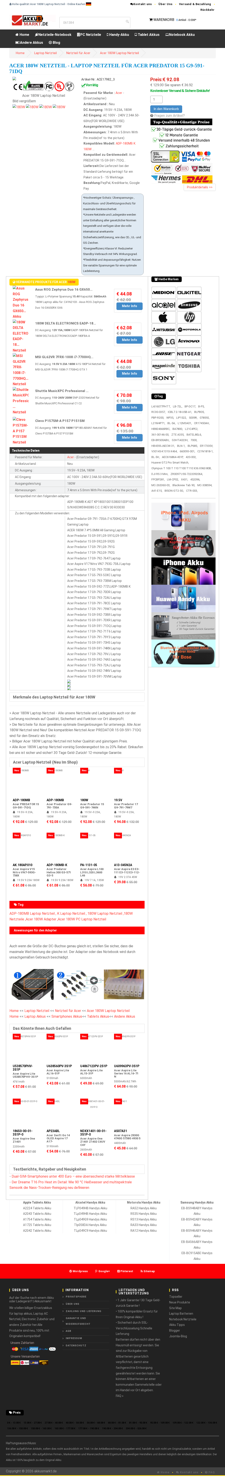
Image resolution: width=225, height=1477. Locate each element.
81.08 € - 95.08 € (138, 1422)
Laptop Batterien (181, 1313)
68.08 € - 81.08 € (117, 1422)
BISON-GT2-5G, (174, 490)
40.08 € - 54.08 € (75, 1422)
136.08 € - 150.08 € (17, 1428)
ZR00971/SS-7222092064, (187, 474)
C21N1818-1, (205, 451)
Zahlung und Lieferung (83, 1311)
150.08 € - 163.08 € (41, 1428)
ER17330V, (206, 445)
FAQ (211, 1472)
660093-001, (187, 451)
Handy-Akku (118, 35)
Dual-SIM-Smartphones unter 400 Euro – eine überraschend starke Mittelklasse (73, 1176)
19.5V (118, 800)
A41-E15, (156, 490)
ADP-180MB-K (57, 865)
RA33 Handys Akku (144, 1225)
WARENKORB (163, 20)
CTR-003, (192, 490)
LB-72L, (177, 406)
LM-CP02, (173, 479)
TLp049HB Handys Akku (90, 1213)
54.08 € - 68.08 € (96, 1422)
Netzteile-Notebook (54, 35)
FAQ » (119, 1396)
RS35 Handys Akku (144, 1213)
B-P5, (201, 406)
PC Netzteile (90, 35)
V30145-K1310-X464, (164, 451)
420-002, (191, 457)
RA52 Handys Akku (144, 1208)
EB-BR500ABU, (160, 440)
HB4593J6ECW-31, (163, 445)
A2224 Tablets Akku (37, 1208)
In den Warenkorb (166, 109)
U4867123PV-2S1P (93, 1066)
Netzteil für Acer (78, 53)
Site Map (175, 1308)
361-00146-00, (160, 434)
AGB (68, 1331)
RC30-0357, (158, 412)
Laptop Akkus (35, 1016)
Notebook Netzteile (182, 1319)
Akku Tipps (177, 1325)
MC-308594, (204, 485)
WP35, (170, 417)
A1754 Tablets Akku (37, 1219)
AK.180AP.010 (22, 865)
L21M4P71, (158, 423)
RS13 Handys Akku (144, 1219)
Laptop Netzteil (45, 53)
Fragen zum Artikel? (169, 116)
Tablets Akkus (98, 1016)
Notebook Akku (182, 35)
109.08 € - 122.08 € (182, 1422)
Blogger (174, 1330)
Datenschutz (76, 1345)
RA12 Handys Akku (144, 1230)
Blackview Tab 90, (183, 485)
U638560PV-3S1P (59, 1066)
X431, (184, 479)
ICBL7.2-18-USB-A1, (180, 412)
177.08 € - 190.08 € (88, 1428)
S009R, (193, 417)
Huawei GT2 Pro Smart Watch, (170, 462)
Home (24, 35)
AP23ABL (53, 1131)
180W (87, 149)
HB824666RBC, (160, 429)
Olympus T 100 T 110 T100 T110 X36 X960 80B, (181, 468)
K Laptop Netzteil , (72, 913)
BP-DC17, (190, 406)
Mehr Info (129, 306)
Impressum (74, 1338)
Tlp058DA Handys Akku (90, 1225)
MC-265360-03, (160, 485)
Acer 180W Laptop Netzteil (119, 53)
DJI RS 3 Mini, (159, 474)
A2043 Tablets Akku (37, 1213)
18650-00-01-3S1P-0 (23, 1132)
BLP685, (193, 445)
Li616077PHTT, (161, 406)
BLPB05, (199, 412)
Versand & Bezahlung (195, 4)
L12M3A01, (185, 423)
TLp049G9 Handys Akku (90, 1219)
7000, (194, 440)
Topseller (175, 1296)
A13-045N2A (123, 865)
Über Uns (165, 4)
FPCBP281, (158, 479)
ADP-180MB (124, 143)
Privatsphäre (76, 1296)
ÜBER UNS (72, 1304)
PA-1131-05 (88, 865)
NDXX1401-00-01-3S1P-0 (93, 1132)
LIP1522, (181, 417)
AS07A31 (120, 1131)
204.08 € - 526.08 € (136, 1428)
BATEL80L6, (194, 434)
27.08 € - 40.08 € (54, 1422)
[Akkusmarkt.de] (32, 20)
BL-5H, (155, 457)
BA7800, (177, 429)
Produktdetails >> (199, 187)
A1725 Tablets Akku (37, 1225)
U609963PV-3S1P (126, 1066)
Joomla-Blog (178, 1336)
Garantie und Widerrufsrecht (78, 1321)
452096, (195, 479)
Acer (119, 93)
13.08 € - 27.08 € (33, 1422)
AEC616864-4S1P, (172, 457)
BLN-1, (181, 445)
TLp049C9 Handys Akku (90, 1230)
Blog (56, 42)
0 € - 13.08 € (14, 1422)
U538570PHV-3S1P (23, 1067)
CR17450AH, (202, 423)
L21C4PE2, (191, 429)
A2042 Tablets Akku (37, 1230)
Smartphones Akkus (66, 1016)
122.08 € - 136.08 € (206, 1422)
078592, (205, 417)
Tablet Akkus (148, 35)
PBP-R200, (157, 417)
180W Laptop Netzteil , (105, 913)
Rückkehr (207, 9)
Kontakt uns (142, 4)
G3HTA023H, (180, 440)
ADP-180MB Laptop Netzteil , (32, 913)
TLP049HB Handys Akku (90, 1208)
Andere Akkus (31, 42)
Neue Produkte (179, 1302)
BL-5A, (171, 423)
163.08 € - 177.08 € (64, 1428)
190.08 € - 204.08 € (112, 1428)
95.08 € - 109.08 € (160, 1422)
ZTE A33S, (177, 434)
